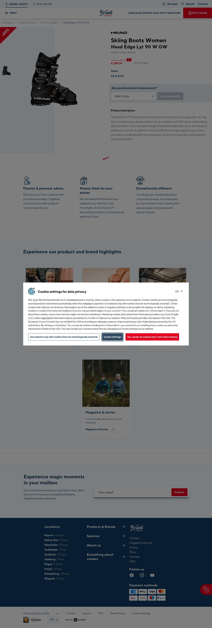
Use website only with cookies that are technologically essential (64, 336)
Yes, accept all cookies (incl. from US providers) (152, 336)
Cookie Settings (112, 336)
